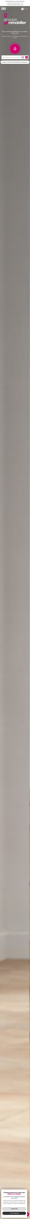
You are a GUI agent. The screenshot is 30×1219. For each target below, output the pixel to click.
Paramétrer (14, 1209)
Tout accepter (14, 1213)
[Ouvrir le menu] (3, 8)
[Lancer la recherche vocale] (15, 48)
